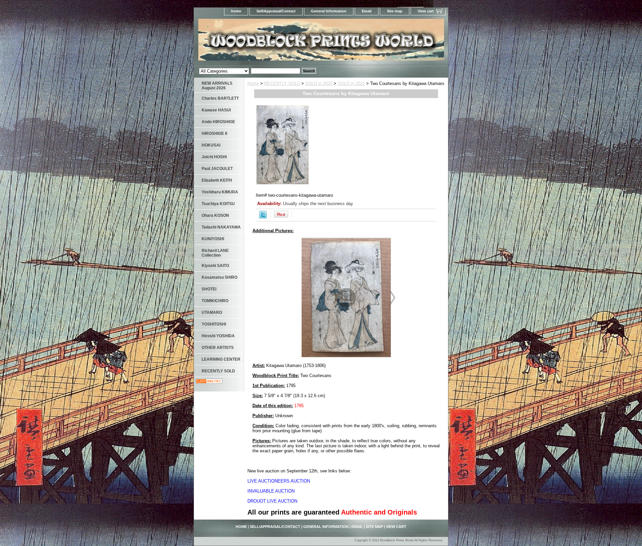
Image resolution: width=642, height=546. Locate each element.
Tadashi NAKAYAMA (221, 227)
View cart (426, 11)
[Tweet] (263, 216)
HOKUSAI (211, 145)
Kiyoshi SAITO (215, 265)
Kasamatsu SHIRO (219, 277)
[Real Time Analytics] (209, 382)
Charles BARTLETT (220, 98)
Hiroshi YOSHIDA (218, 336)
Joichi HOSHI (214, 157)
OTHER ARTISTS (218, 347)
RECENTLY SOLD (282, 83)
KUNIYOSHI (213, 239)
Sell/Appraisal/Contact (276, 11)
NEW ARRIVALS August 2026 (217, 85)
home (236, 11)
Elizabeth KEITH (217, 180)
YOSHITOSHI (214, 324)
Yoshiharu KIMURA (220, 192)
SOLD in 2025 (318, 83)
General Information (328, 11)
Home (253, 83)
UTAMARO (212, 312)
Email (366, 11)
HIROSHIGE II (214, 133)
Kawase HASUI (216, 110)
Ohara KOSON (215, 215)
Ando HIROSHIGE (218, 121)
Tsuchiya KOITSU (218, 203)
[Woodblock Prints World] (277, 42)
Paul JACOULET (217, 168)
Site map (394, 11)
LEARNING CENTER (221, 359)
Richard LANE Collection (215, 253)
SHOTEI (209, 289)
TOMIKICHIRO (215, 300)
